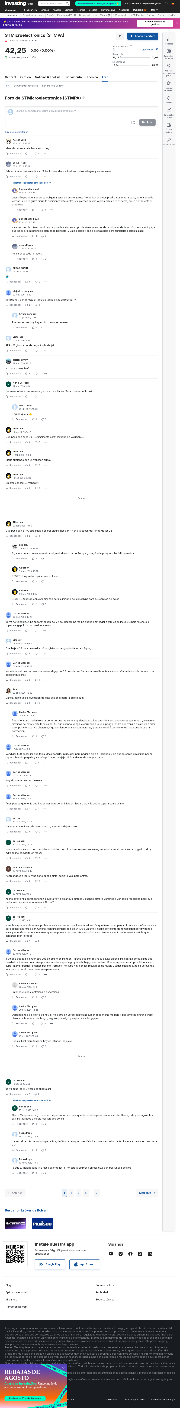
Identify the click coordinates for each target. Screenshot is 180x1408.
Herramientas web (16, 1306)
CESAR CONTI (20, 268)
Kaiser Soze (19, 140)
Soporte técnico (105, 1299)
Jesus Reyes (20, 162)
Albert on (18, 428)
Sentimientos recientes (26, 85)
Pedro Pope (25, 1133)
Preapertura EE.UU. (66, 15)
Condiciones (110, 1399)
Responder (15, 153)
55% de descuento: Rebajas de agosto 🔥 (98, 3)
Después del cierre (88, 15)
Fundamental (73, 77)
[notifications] (166, 3)
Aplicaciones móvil (16, 1292)
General (10, 77)
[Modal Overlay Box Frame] (33, 1386)
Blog (8, 1285)
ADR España (137, 15)
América (151, 15)
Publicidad (102, 1292)
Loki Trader (25, 405)
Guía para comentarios (16, 132)
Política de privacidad (134, 1399)
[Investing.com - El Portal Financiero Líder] (19, 3)
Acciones (12, 15)
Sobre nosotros (105, 1285)
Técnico (92, 77)
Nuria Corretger (22, 382)
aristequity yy (20, 360)
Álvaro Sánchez (28, 314)
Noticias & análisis (47, 77)
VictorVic (18, 337)
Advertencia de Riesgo (163, 1399)
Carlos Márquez (22, 613)
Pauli (15, 689)
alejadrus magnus (23, 291)
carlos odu (19, 841)
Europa (161, 15)
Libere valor (148, 49)
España (50, 15)
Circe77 (17, 640)
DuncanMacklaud (29, 189)
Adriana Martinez (28, 983)
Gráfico (25, 77)
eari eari (17, 818)
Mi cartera (11, 1299)
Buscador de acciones (33, 15)
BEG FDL (23, 545)
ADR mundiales (120, 15)
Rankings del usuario (53, 85)
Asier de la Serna (22, 867)
